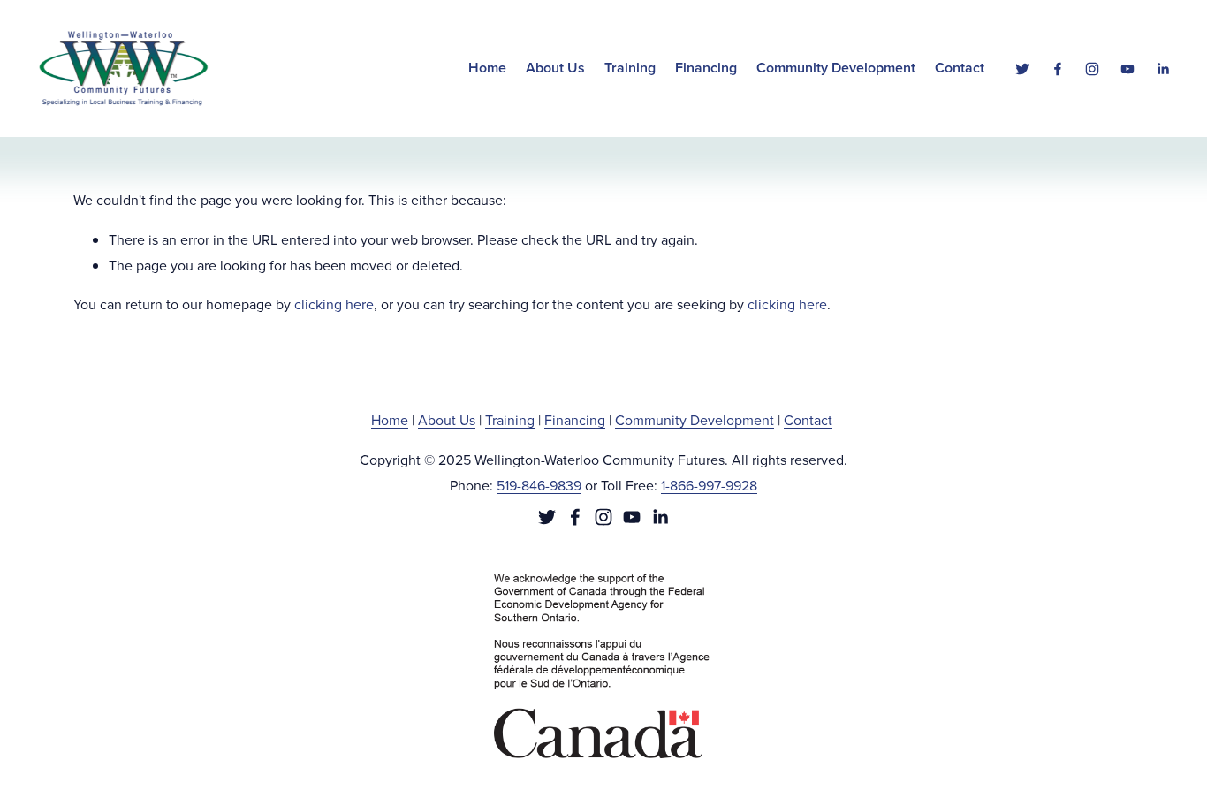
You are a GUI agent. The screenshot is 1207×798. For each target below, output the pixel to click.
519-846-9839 (539, 485)
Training (510, 419)
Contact (959, 67)
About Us (446, 419)
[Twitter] (1022, 69)
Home (487, 67)
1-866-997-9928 (709, 485)
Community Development (694, 419)
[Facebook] (1058, 69)
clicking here (334, 304)
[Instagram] (1092, 69)
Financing (574, 419)
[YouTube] (1127, 69)
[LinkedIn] (1163, 69)
